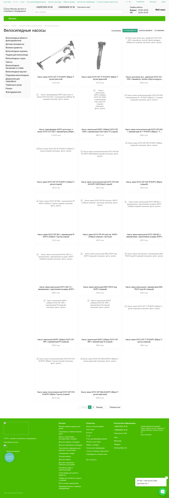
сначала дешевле (145, 30)
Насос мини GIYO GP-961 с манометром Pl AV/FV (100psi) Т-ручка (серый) (56, 235)
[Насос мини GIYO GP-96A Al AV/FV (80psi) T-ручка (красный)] (100, 370)
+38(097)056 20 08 (44, 7)
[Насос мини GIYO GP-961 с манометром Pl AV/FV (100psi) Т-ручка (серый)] (56, 213)
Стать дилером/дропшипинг (36, 2)
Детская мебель (65, 459)
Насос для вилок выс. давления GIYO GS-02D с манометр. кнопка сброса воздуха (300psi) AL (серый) (144, 79)
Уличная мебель (65, 456)
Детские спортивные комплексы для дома (67, 464)
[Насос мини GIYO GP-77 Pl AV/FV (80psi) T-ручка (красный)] (100, 55)
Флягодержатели (13, 92)
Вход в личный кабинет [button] (95, 426)
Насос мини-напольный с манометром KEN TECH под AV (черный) (144, 288)
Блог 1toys (7, 2)
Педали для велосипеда (17, 55)
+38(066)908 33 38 (66, 7)
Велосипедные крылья (16, 72)
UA (127, 2)
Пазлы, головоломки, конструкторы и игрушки (68, 438)
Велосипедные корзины (17, 51)
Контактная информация (86, 2)
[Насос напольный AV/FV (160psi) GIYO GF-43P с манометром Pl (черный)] (56, 318)
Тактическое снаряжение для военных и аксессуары (70, 449)
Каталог (15, 2)
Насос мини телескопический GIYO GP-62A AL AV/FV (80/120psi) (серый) (100, 183)
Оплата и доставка (54, 2)
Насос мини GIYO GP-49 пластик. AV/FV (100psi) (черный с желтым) (100, 235)
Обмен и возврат (69, 2)
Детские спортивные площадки (70, 445)
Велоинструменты (14, 48)
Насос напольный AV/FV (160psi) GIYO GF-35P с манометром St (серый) (100, 340)
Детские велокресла (15, 44)
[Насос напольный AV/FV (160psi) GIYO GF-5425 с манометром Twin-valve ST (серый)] (100, 107)
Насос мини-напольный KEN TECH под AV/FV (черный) (100, 288)
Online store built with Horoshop (13, 493)
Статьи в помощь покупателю (107, 2)
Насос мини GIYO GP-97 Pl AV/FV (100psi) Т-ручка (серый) (56, 183)
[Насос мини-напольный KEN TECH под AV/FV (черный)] (100, 265)
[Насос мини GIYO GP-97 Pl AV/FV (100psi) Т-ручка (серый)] (56, 160)
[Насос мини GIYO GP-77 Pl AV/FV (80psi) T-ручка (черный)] (144, 318)
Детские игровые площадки (69, 442)
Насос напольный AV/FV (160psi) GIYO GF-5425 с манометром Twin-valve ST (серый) (100, 130)
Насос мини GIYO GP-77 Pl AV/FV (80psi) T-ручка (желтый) (55, 78)
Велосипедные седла (15, 58)
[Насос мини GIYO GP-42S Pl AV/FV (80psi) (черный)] (144, 160)
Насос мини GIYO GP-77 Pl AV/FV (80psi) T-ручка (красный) (100, 78)
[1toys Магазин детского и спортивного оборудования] (16, 428)
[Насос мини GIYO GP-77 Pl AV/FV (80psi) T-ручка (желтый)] (56, 55)
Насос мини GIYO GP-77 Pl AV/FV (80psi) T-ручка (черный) (144, 340)
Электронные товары (66, 453)
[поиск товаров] (121, 12)
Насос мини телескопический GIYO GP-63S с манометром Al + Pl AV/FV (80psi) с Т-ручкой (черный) (144, 131)
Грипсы (9, 62)
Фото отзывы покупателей (68, 483)
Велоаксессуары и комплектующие (66, 469)
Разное (9, 88)
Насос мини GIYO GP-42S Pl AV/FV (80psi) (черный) (144, 183)
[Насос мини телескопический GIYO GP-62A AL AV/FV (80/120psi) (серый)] (100, 160)
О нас (22, 2)
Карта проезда (146, 435)
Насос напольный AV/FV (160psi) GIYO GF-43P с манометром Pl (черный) (55, 340)
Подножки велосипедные (17, 75)
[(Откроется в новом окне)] (5, 446)
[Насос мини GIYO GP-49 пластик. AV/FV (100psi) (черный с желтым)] (100, 213)
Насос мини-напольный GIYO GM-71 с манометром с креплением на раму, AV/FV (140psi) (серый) (56, 289)
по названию (159, 30)
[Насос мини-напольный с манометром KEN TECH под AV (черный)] (144, 265)
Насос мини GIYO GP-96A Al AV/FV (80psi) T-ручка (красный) (100, 393)
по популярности (130, 30)
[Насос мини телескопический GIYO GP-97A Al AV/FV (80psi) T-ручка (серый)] (56, 370)
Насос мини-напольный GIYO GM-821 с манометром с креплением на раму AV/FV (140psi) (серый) (144, 236)
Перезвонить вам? (83, 7)
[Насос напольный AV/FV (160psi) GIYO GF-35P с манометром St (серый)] (100, 318)
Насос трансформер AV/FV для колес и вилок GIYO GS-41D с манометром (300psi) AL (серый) (55, 131)
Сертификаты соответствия (96, 454)
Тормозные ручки (14, 85)
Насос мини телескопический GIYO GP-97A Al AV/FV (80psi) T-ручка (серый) (56, 393)
